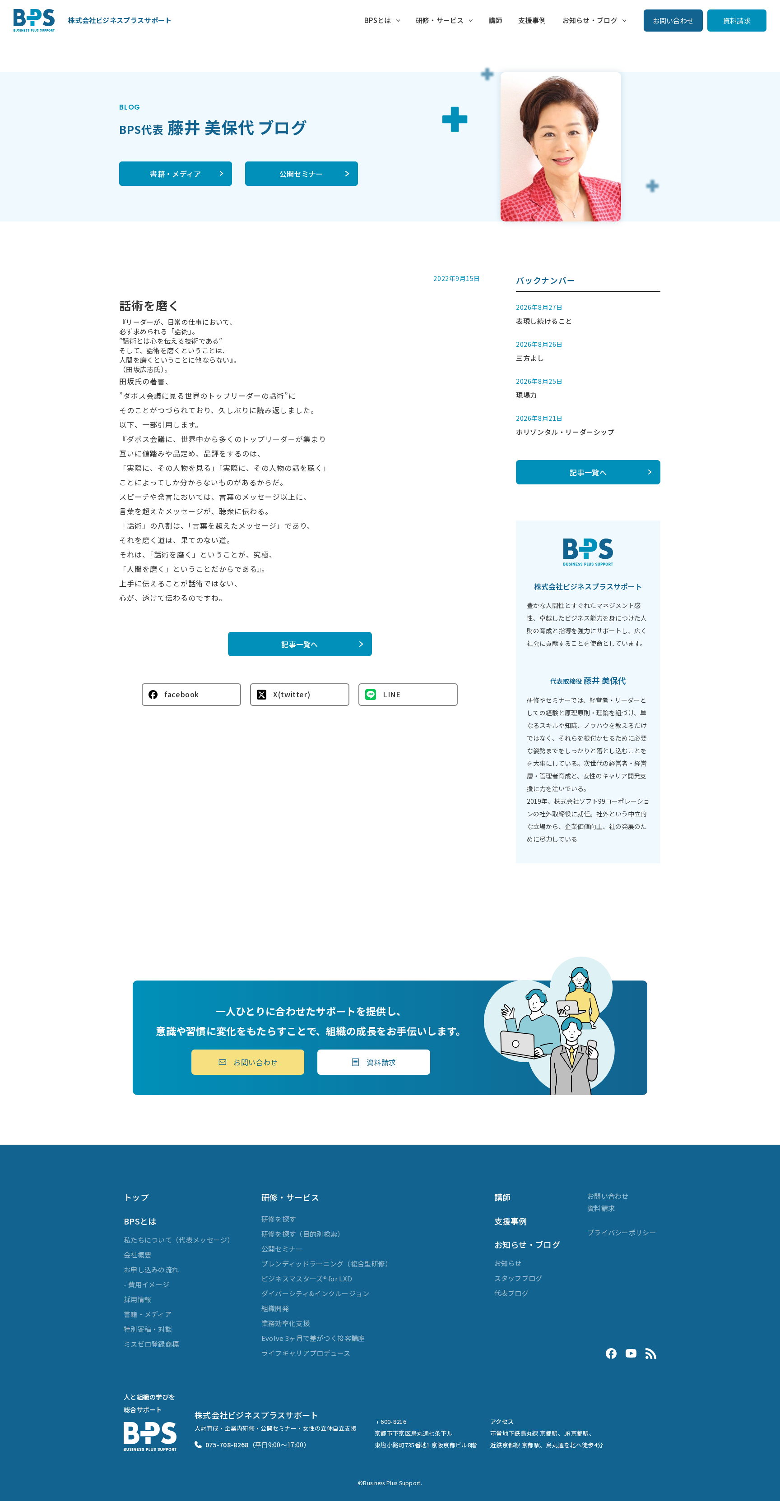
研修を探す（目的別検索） (302, 1234)
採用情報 (137, 1299)
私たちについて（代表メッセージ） (179, 1239)
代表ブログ (511, 1293)
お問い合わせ (673, 20)
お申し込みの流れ (151, 1269)
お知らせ (508, 1263)
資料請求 (737, 20)
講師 (495, 20)
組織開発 (275, 1308)
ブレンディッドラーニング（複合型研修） (326, 1263)
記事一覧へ (299, 644)
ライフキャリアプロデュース (306, 1353)
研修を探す (278, 1219)
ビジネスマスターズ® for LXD (306, 1278)
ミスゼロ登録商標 (151, 1344)
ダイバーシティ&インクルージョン (315, 1293)
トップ (136, 1197)
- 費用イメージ (146, 1284)
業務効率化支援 (285, 1323)
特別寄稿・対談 (148, 1329)
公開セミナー (301, 173)
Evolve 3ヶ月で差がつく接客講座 (313, 1338)
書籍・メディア (175, 173)
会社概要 (137, 1254)
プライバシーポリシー (621, 1232)
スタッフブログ (518, 1278)
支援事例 (532, 20)
